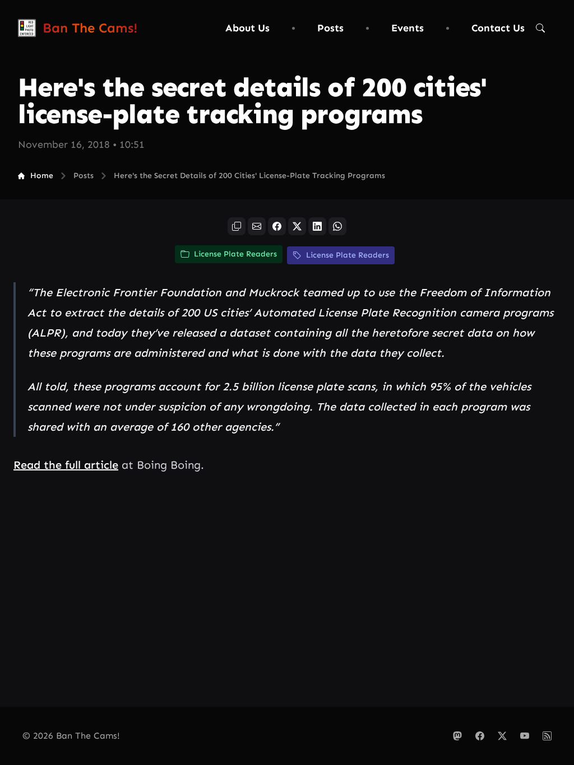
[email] (257, 226)
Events (407, 28)
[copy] (237, 226)
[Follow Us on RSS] (547, 735)
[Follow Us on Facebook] (479, 735)
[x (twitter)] (297, 226)
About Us (247, 28)
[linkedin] (317, 226)
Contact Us (498, 28)
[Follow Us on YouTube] (524, 735)
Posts (330, 28)
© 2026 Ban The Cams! (71, 735)
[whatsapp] (337, 226)
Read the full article (65, 465)
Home (41, 175)
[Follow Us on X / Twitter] (502, 735)
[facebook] (277, 226)
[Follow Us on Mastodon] (457, 735)
